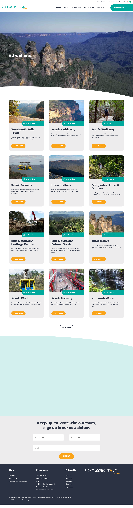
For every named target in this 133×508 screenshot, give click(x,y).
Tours (66, 8)
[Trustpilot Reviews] (130, 2)
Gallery (103, 2)
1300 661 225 (119, 8)
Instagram (69, 475)
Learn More (18, 146)
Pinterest (69, 484)
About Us (100, 8)
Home (58, 8)
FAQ (37, 481)
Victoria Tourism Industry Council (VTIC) (59, 497)
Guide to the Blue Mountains (46, 484)
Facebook (69, 478)
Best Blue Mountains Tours (18, 481)
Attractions (76, 8)
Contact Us (122, 2)
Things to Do (89, 8)
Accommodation (112, 2)
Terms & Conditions (43, 487)
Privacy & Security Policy (45, 490)
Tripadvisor (69, 487)
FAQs (97, 2)
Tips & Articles (41, 475)
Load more (66, 327)
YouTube (69, 481)
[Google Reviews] (128, 2)
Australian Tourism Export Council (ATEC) (33, 497)
